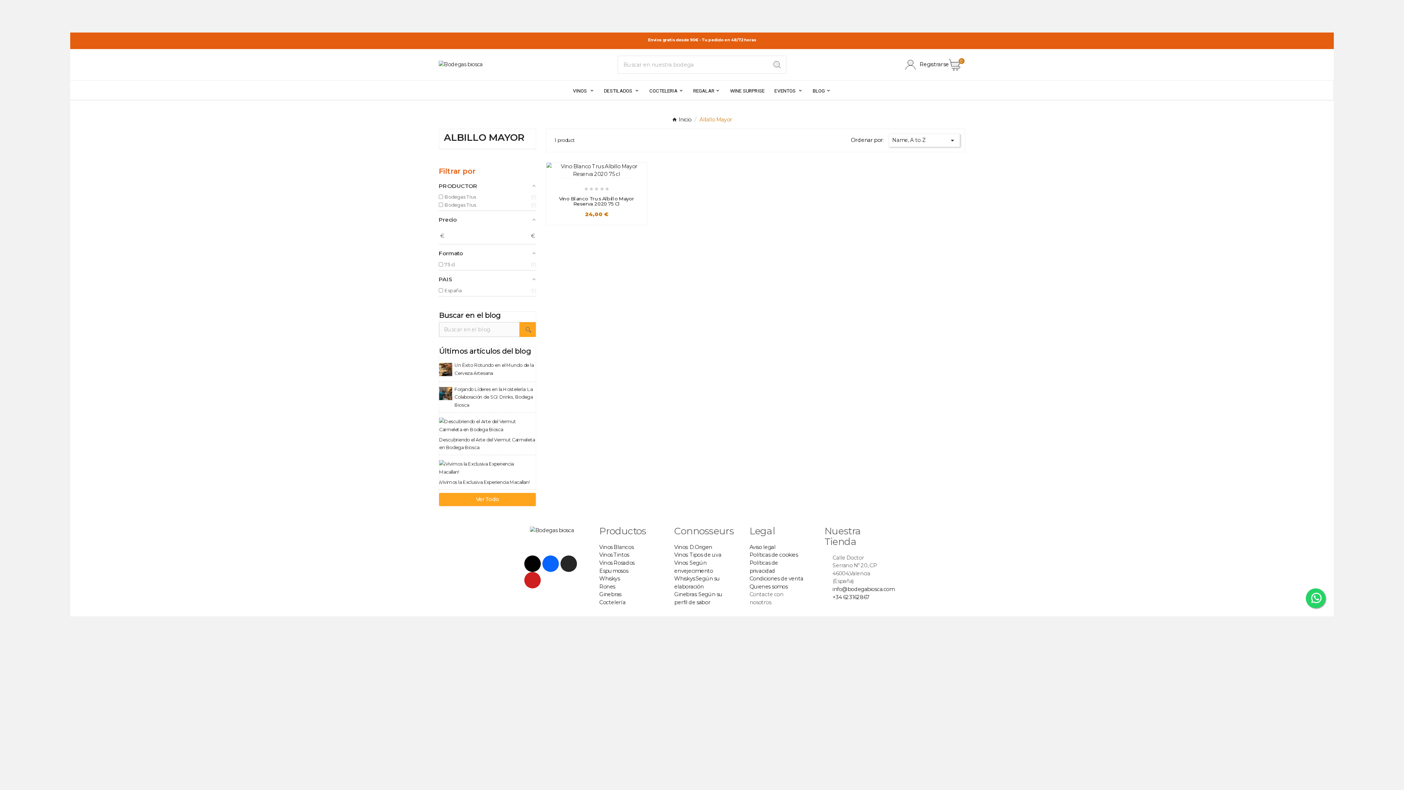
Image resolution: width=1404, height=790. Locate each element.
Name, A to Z (924, 140)
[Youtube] (532, 580)
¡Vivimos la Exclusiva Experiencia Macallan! (484, 482)
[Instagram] (569, 564)
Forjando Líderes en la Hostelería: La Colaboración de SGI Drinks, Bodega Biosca (493, 397)
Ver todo (487, 499)
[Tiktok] (532, 564)
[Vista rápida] (589, 167)
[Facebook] (551, 564)
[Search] (777, 64)
